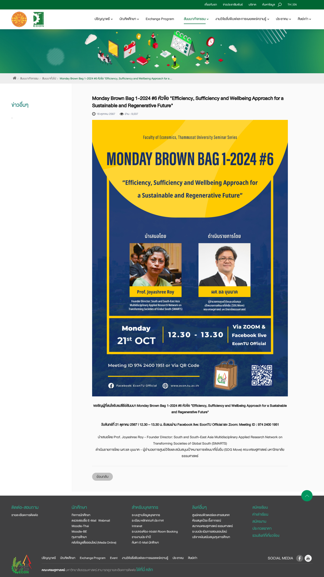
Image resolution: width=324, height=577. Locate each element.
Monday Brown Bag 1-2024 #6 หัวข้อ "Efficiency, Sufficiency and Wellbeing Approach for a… (116, 78)
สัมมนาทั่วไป (49, 78)
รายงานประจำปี (141, 537)
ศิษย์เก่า (192, 558)
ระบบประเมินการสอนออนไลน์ (209, 531)
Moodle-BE (79, 531)
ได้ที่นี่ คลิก (144, 569)
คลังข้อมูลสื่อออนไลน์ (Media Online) (94, 542)
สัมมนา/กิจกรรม (29, 78)
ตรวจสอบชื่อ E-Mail (84, 520)
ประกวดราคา (262, 528)
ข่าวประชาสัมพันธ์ (233, 4)
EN (295, 4)
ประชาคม (178, 558)
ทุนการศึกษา (79, 537)
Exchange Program (160, 19)
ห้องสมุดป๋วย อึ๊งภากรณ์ (206, 520)
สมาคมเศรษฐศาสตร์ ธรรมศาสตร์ (212, 526)
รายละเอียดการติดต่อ (24, 515)
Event (113, 558)
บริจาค (252, 4)
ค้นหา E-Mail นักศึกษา (145, 542)
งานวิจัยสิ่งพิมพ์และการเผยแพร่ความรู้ (145, 558)
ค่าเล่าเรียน (260, 514)
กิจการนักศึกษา (81, 515)
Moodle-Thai (80, 526)
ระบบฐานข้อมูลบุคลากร (146, 515)
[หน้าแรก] (15, 78)
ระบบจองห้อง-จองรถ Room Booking (155, 531)
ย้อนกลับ (102, 477)
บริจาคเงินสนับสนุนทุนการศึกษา (211, 537)
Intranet (137, 526)
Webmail (104, 520)
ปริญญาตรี (49, 558)
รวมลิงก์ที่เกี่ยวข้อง (265, 535)
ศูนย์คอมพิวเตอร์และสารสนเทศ (210, 515)
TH (289, 4)
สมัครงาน (259, 521)
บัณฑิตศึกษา (67, 558)
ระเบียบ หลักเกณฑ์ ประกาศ (148, 520)
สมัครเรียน (260, 507)
